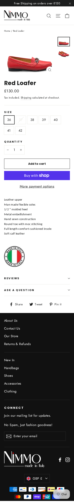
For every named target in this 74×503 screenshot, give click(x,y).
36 (9, 119)
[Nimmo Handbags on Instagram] (67, 459)
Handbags (11, 368)
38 (32, 119)
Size (8, 112)
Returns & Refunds (17, 344)
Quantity (13, 141)
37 (21, 119)
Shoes (8, 375)
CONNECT (14, 408)
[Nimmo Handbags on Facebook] (60, 459)
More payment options (37, 186)
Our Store (11, 336)
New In (9, 360)
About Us (10, 320)
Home (7, 30)
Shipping (26, 98)
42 (20, 130)
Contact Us (12, 328)
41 (9, 130)
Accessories (12, 383)
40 (56, 119)
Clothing (10, 391)
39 (44, 119)
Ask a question (19, 290)
